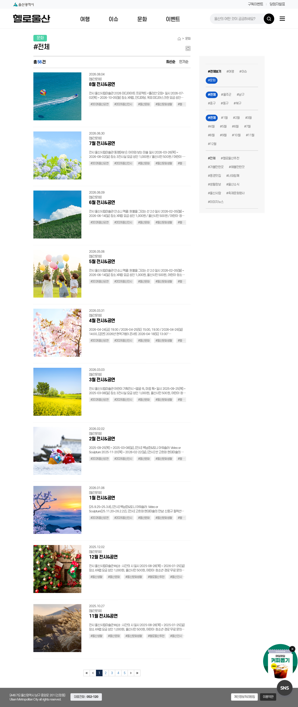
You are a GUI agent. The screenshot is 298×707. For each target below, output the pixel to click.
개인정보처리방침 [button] (244, 697)
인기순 (183, 62)
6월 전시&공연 (102, 202)
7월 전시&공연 (102, 143)
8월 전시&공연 (102, 84)
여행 (84, 19)
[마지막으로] (137, 673)
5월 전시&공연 (102, 261)
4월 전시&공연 (102, 320)
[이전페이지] (93, 673)
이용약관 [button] (268, 697)
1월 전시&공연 (102, 498)
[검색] (269, 19)
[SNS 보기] (285, 688)
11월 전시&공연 (103, 616)
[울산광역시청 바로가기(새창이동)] (23, 4)
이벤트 (173, 19)
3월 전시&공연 (102, 379)
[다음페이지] (131, 673)
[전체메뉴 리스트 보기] (282, 19)
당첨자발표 (277, 4)
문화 (142, 19)
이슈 (113, 19)
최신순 (170, 62)
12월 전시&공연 (103, 557)
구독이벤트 (255, 4)
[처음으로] (86, 673)
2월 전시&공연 (102, 438)
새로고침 (188, 48)
